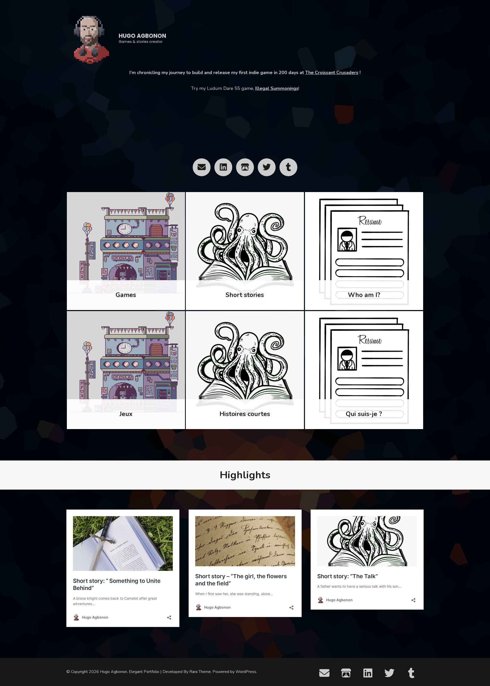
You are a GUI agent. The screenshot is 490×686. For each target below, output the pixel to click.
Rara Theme (200, 672)
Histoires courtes (244, 414)
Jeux (125, 414)
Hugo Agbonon (142, 36)
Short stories (245, 295)
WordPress (246, 672)
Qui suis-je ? (364, 414)
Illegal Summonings (276, 88)
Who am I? (364, 295)
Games (126, 295)
